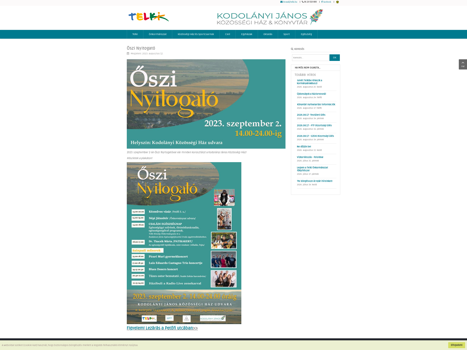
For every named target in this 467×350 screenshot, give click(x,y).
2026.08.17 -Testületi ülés (311, 114)
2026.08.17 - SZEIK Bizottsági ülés (315, 136)
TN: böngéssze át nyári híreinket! (314, 181)
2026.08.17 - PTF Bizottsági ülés (314, 125)
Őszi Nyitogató (141, 48)
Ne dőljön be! (304, 146)
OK (334, 57)
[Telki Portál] (148, 15)
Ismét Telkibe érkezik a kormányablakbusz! (309, 82)
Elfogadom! (456, 345)
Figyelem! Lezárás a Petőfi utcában (160, 328)
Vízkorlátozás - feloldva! (310, 157)
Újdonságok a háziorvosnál (311, 93)
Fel (463, 66)
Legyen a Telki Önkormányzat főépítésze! (312, 169)
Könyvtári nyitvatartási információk (316, 104)
